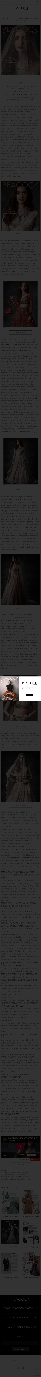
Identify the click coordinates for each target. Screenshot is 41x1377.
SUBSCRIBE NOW (29, 694)
